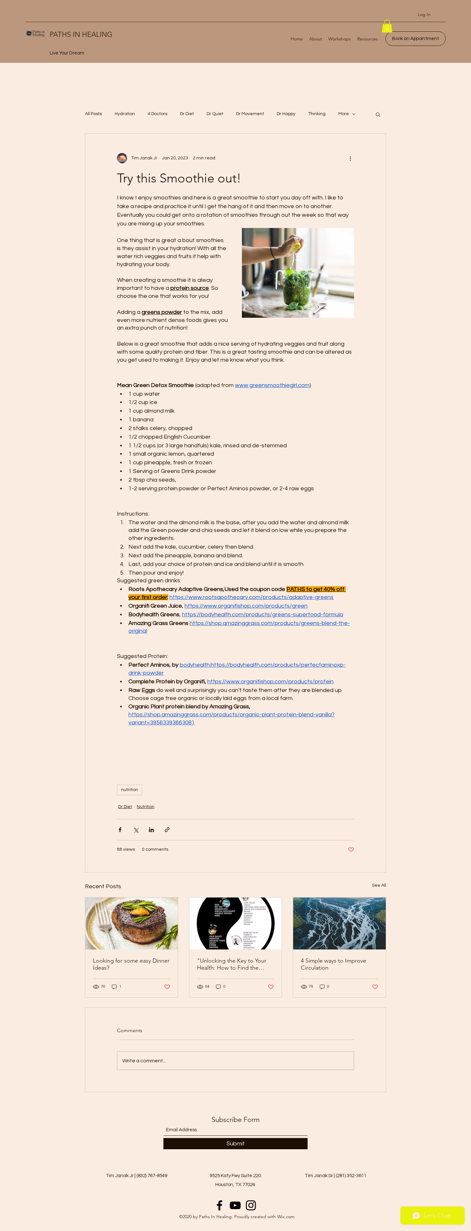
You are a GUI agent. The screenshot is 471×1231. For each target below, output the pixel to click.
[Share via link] (167, 830)
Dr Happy (286, 114)
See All (379, 885)
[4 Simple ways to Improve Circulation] (339, 923)
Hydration (125, 114)
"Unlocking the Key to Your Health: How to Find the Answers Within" (231, 964)
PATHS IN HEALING (81, 34)
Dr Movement (250, 114)
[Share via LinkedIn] (151, 830)
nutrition (129, 790)
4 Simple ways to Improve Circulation (333, 964)
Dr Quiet (215, 114)
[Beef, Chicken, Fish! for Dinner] (131, 923)
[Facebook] (219, 1205)
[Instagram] (251, 1205)
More (343, 114)
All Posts (93, 114)
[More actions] (350, 158)
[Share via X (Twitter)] (136, 830)
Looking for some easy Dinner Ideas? (131, 964)
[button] (387, 26)
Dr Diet (187, 114)
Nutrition (145, 807)
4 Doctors (157, 114)
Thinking (317, 114)
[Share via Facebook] (120, 830)
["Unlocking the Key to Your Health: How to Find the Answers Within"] (235, 923)
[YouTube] (235, 1205)
